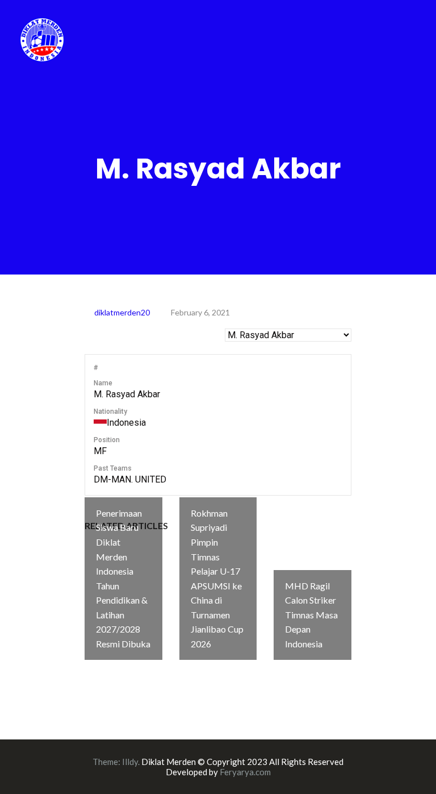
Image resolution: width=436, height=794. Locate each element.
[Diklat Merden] (42, 38)
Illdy (130, 761)
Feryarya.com (245, 772)
